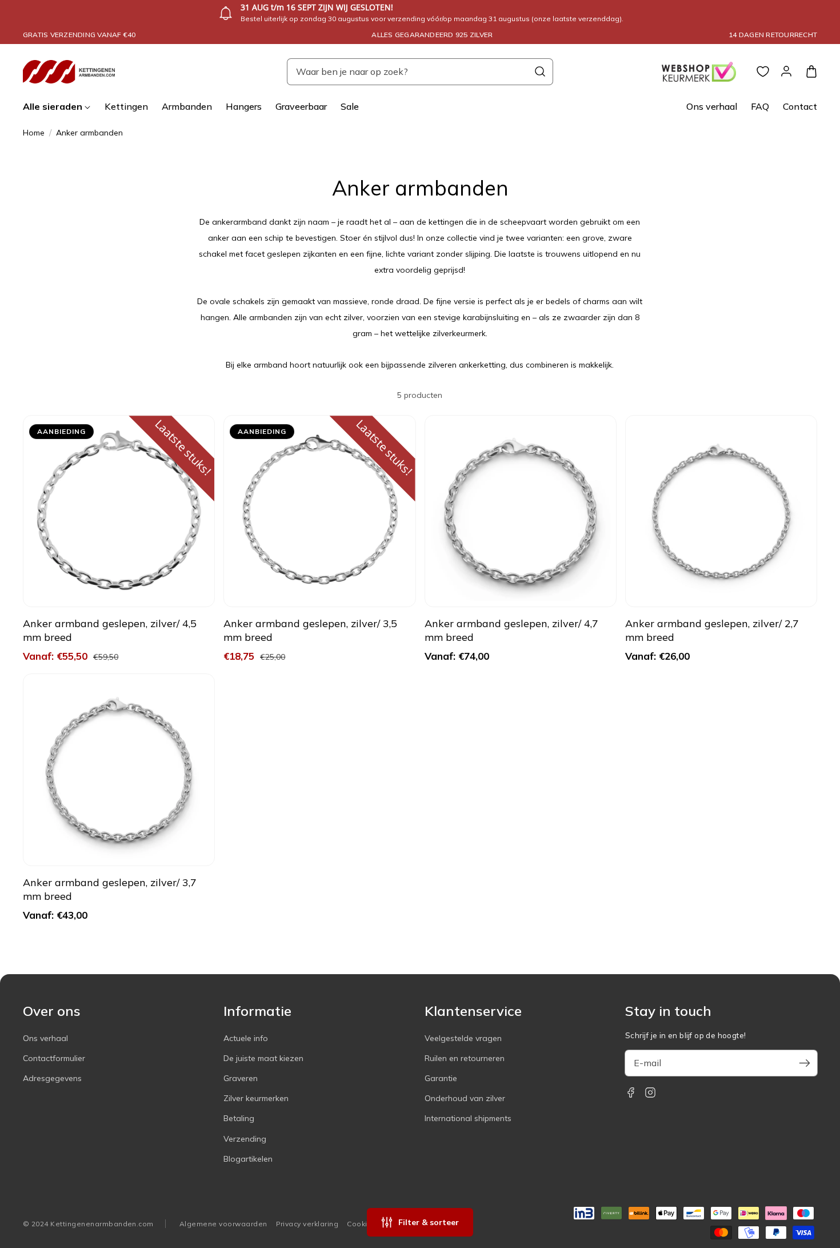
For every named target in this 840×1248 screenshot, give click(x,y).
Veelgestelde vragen (463, 1038)
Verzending (244, 1139)
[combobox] (419, 72)
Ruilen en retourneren (465, 1058)
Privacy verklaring (307, 1223)
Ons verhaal (45, 1038)
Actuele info (245, 1038)
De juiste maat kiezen (263, 1058)
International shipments (468, 1118)
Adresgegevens (52, 1078)
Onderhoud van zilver (465, 1098)
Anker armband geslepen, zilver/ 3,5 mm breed (310, 630)
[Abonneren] (804, 1062)
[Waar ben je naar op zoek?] (540, 71)
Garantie (441, 1078)
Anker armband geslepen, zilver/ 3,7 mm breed (110, 889)
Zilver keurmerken (256, 1098)
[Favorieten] (763, 71)
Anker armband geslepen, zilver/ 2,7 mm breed (712, 630)
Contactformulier (54, 1058)
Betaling (238, 1118)
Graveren (240, 1078)
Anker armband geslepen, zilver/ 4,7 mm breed (511, 630)
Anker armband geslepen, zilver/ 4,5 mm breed (110, 630)
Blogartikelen (248, 1159)
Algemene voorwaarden (223, 1223)
